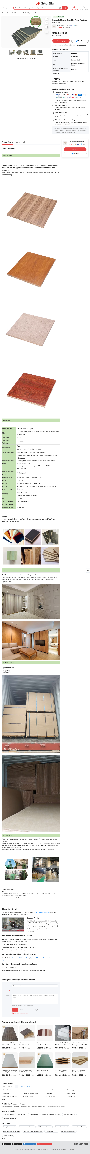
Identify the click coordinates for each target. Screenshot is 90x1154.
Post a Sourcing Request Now (21, 1013)
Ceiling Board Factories (9, 1127)
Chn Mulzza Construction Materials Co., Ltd (62, 25)
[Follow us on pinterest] (85, 1144)
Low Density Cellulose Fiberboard (51, 1114)
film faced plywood (72, 1090)
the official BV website (42, 912)
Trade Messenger (29, 1144)
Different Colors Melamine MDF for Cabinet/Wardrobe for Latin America (26, 1072)
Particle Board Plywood (79, 1127)
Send (15, 1010)
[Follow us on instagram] (80, 1144)
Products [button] (17, 8)
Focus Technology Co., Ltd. (32, 1149)
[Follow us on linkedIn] (87, 1144)
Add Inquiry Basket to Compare (26, 58)
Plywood (32, 958)
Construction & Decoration (14, 13)
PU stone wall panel (28, 1096)
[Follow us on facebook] (74, 1144)
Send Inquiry (61, 41)
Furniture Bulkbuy (8, 1135)
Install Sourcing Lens (45, 1144)
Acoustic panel (71, 1093)
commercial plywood (50, 1090)
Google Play (17, 1144)
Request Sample (81, 45)
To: (10, 990)
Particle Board (5, 1093)
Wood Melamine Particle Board (11, 1131)
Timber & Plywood (28, 13)
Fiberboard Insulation (69, 1114)
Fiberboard (38, 13)
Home (3, 13)
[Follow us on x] (77, 1144)
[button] (3, 3)
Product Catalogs (26, 1086)
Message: (8, 995)
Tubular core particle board (30, 1093)
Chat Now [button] (81, 41)
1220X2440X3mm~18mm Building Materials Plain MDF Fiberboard (80, 1044)
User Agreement (54, 1149)
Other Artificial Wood (8, 1114)
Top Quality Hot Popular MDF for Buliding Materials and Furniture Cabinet (10, 1072)
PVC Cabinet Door (41, 958)
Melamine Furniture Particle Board (33, 1131)
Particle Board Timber (52, 1131)
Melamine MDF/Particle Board (20, 958)
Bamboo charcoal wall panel (9, 1096)
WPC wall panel (49, 1093)
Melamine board (6, 1090)
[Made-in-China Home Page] (45, 3)
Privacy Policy (72, 1149)
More (3, 1138)
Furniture (49, 958)
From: (9, 986)
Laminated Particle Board (68, 1131)
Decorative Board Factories (26, 1127)
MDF (24, 1090)
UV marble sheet (71, 1096)
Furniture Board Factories (62, 1127)
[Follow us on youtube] (82, 1144)
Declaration (63, 1149)
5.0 (71, 144)
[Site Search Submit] (65, 8)
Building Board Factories (44, 1127)
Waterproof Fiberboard (9, 1119)
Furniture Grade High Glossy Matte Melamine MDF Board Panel (62, 1044)
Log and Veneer (34, 1114)
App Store (6, 1144)
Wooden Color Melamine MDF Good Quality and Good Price (9, 1044)
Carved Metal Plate (50, 1096)
